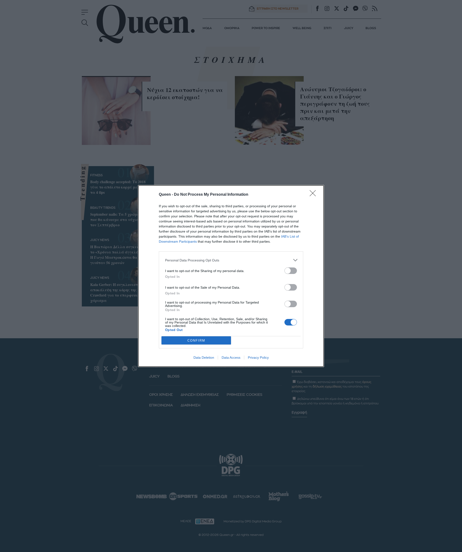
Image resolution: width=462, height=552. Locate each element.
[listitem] (231, 260)
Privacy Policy (258, 357)
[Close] (314, 194)
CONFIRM (196, 340)
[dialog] (231, 276)
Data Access (231, 357)
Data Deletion (203, 357)
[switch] (290, 270)
